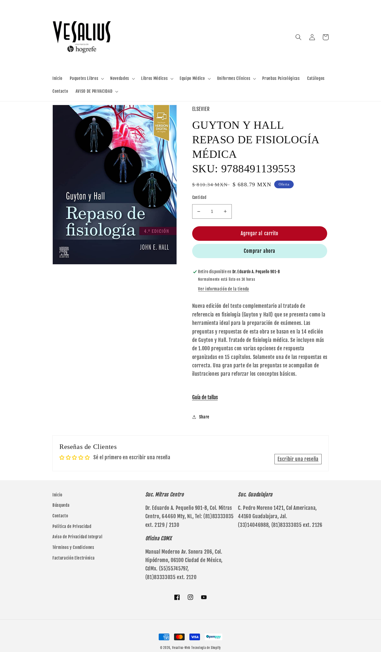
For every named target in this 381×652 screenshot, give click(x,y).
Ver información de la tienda (223, 289)
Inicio (57, 495)
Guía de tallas (205, 397)
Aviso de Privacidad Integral (77, 536)
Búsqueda (60, 505)
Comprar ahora (259, 251)
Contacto (60, 515)
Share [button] (204, 417)
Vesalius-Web (181, 648)
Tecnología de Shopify (206, 648)
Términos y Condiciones (73, 547)
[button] (86, 78)
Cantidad (199, 197)
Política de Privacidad (71, 526)
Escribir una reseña (298, 459)
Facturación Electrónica (73, 558)
